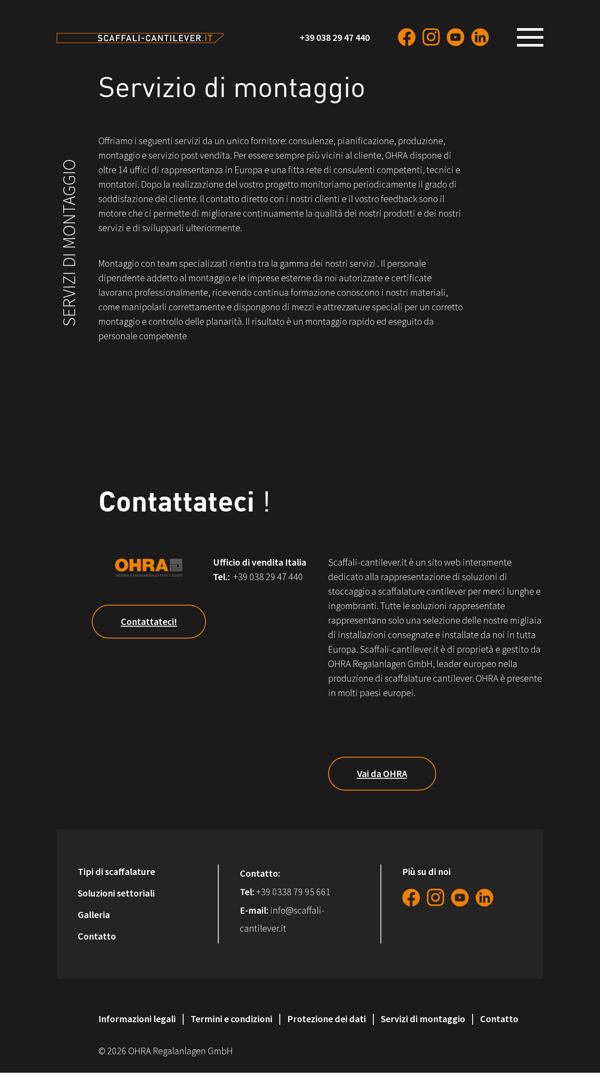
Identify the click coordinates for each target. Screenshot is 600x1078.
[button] (533, 37)
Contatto (97, 936)
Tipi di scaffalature (116, 871)
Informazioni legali (137, 1019)
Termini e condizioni (231, 1019)
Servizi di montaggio (423, 1019)
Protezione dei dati (326, 1019)
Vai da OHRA (382, 773)
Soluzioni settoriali (116, 893)
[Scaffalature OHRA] (140, 37)
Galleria (94, 914)
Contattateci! (149, 621)
